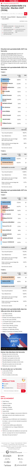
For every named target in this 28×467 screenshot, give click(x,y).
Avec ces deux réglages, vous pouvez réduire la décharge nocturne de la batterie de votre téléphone (14, 415)
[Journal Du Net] (7, 459)
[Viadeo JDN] (20, 462)
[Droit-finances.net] (20, 459)
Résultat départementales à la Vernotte (12, 362)
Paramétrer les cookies (16, 446)
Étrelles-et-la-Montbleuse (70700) (11, 317)
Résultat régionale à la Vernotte (10, 356)
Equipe (12, 443)
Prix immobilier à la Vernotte (10, 375)
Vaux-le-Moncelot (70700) (9, 319)
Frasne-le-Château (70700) (9, 327)
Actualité (5, 384)
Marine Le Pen (6, 79)
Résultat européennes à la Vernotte (11, 364)
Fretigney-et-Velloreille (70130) (10, 329)
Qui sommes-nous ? (5, 443)
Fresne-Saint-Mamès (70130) (10, 325)
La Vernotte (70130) (7, 371)
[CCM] (20, 456)
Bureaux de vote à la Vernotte (10, 354)
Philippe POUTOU (7, 218)
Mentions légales (10, 447)
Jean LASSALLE (6, 230)
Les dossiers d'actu (8, 388)
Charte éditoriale (18, 443)
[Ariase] (7, 465)
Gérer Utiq (24, 446)
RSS (17, 444)
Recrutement (21, 444)
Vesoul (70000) (11, 17)
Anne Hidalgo (6, 111)
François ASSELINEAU (8, 222)
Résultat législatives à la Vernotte (11, 360)
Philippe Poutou (6, 123)
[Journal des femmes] (7, 456)
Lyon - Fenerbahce (7, 409)
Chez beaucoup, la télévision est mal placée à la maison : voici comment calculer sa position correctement (14, 421)
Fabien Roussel (6, 115)
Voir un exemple (21, 384)
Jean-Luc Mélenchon (8, 87)
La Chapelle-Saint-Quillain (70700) (11, 321)
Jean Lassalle (6, 91)
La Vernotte (18, 29)
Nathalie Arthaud (7, 103)
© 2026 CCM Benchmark (14, 449)
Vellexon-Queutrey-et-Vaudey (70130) (12, 331)
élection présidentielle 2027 (9, 53)
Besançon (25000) (21, 17)
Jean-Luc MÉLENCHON (6, 206)
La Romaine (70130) (7, 323)
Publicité (25, 443)
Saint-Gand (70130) (7, 315)
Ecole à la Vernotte (7, 373)
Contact (5, 444)
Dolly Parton (5, 401)
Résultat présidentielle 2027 (11, 3)
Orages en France (7, 403)
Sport (4, 386)
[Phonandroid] (20, 465)
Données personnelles (6, 446)
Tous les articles (11, 444)
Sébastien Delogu (7, 407)
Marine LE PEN (6, 202)
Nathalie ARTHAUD (7, 238)
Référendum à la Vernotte (9, 366)
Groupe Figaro (18, 447)
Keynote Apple (6, 405)
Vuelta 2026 (5, 411)
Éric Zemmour (6, 107)
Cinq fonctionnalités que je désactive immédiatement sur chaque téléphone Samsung (12, 427)
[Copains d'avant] (7, 462)
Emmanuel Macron (7, 83)
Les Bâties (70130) (7, 313)
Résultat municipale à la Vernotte (11, 358)
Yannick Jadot (6, 119)
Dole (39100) (5, 18)
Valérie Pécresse (7, 95)
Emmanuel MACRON (8, 210)
